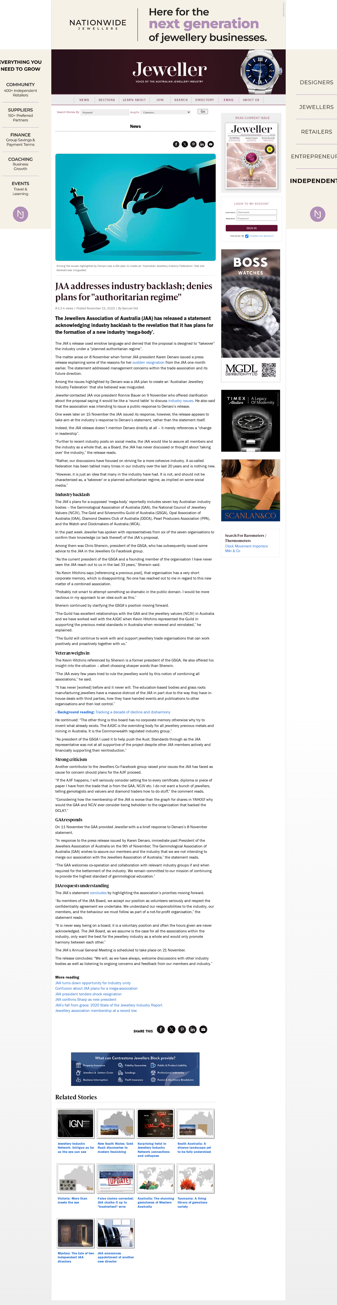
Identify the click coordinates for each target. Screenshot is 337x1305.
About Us (251, 100)
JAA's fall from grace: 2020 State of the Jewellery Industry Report (108, 1005)
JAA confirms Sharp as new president (85, 999)
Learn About (134, 100)
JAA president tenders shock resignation (88, 994)
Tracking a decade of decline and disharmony (112, 712)
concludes (98, 893)
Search (181, 100)
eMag (228, 100)
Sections (107, 100)
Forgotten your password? (262, 236)
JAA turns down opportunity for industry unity (93, 983)
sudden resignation (148, 362)
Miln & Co (232, 551)
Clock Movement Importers (246, 546)
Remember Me (237, 236)
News (84, 100)
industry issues (180, 401)
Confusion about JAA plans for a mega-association (96, 988)
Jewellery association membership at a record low (96, 1010)
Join (160, 100)
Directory (204, 100)
